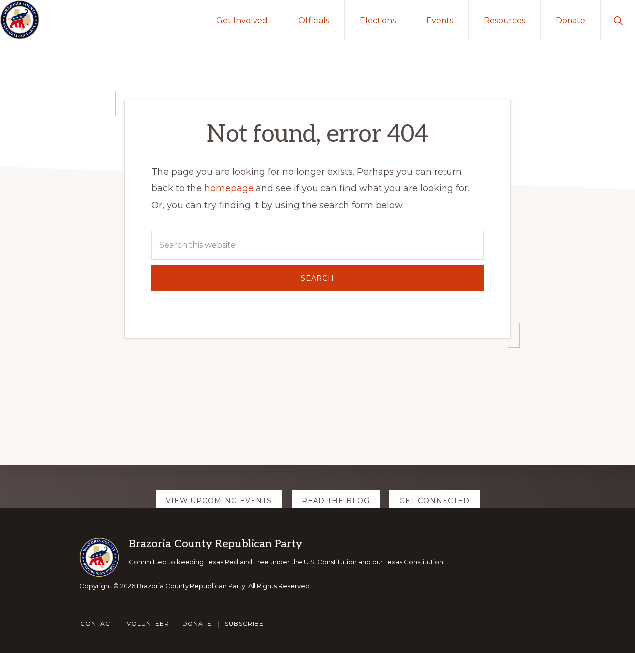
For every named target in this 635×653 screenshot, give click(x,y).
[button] (618, 20)
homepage (229, 188)
